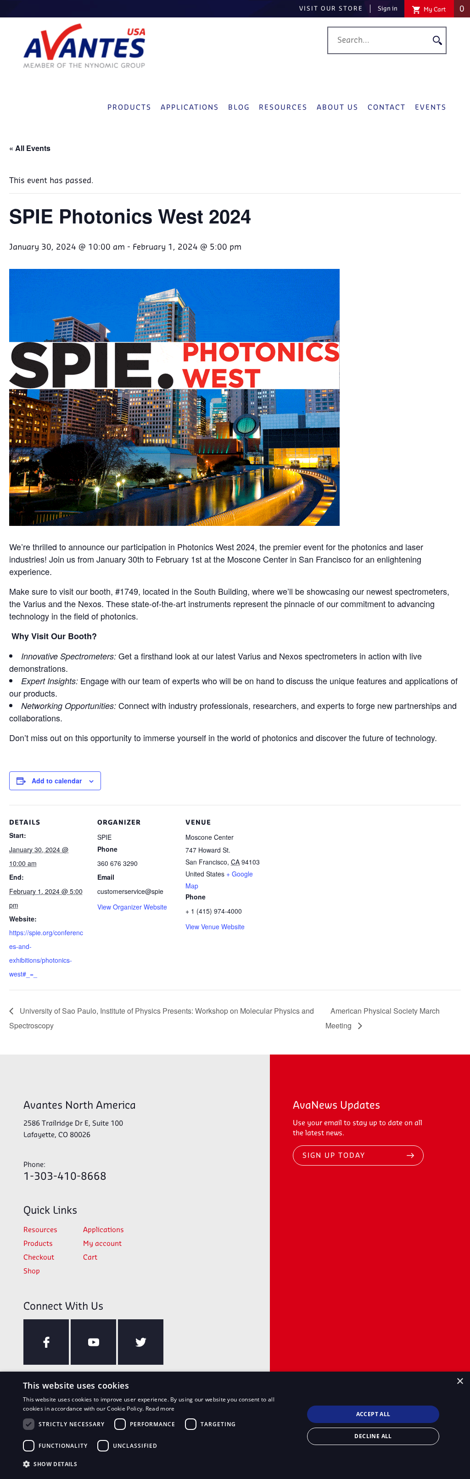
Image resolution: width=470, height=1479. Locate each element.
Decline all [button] (373, 1436)
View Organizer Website (132, 906)
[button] (159, 1464)
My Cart (443, 9)
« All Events (29, 148)
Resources (283, 108)
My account (102, 1244)
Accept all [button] (373, 1414)
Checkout (38, 1258)
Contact (387, 108)
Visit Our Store (331, 8)
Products (129, 108)
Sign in (387, 8)
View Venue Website (215, 926)
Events (431, 108)
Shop (31, 1271)
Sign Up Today (333, 1156)
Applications (190, 108)
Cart (90, 1258)
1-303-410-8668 (64, 1172)
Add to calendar (57, 780)
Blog (239, 108)
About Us (337, 108)
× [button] (459, 1381)
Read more (160, 1408)
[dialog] (235, 1425)
